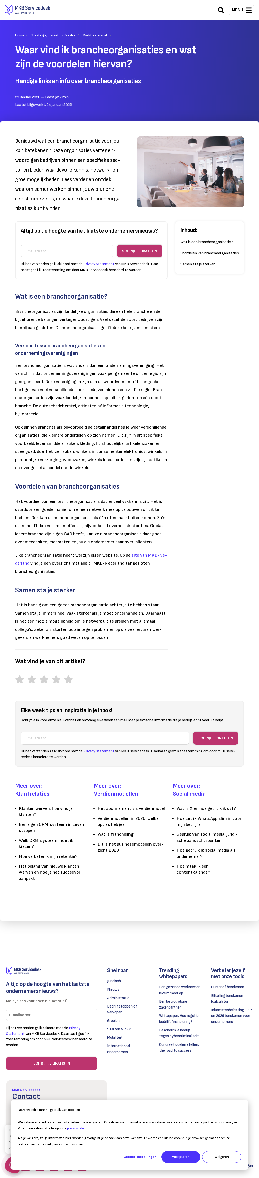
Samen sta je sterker (197, 264)
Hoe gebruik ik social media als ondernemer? (206, 853)
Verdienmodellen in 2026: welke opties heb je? (128, 821)
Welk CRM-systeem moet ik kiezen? (46, 843)
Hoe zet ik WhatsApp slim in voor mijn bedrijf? (209, 821)
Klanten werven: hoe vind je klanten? (46, 811)
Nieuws (113, 989)
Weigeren (221, 1157)
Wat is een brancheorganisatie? (206, 242)
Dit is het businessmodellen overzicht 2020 (130, 847)
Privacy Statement (98, 264)
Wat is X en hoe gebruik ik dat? (206, 808)
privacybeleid (77, 1128)
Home (19, 35)
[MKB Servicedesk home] (51, 971)
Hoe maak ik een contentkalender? (194, 869)
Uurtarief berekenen (227, 987)
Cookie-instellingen (140, 1157)
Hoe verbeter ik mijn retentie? (48, 856)
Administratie (118, 998)
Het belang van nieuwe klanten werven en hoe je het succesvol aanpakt (49, 872)
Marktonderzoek (95, 35)
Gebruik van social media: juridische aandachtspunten (207, 837)
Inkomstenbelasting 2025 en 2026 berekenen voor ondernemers (232, 1016)
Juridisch (114, 981)
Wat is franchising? (116, 834)
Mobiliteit (115, 1037)
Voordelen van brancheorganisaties (209, 253)
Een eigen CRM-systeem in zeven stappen (51, 827)
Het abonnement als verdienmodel (131, 808)
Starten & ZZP (119, 1029)
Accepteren (181, 1157)
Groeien (113, 1020)
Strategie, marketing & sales (53, 35)
